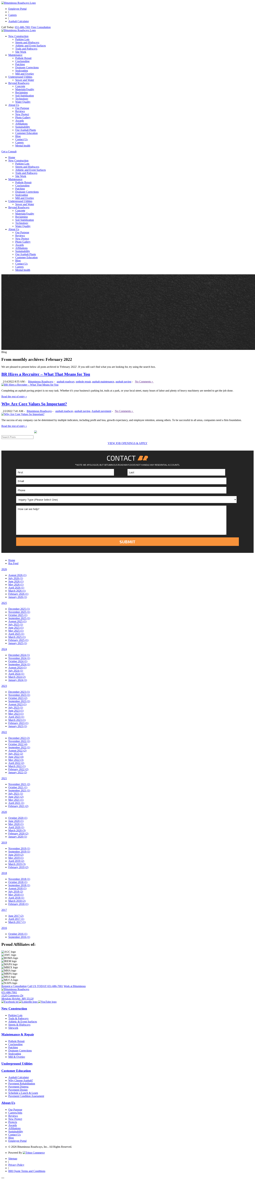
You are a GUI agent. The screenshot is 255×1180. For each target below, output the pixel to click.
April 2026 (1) (16, 587)
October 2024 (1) (17, 661)
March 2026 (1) (17, 590)
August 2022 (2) (17, 750)
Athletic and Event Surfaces (30, 45)
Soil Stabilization (24, 95)
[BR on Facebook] (10, 1001)
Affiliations (21, 123)
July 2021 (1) (15, 793)
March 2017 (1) (17, 922)
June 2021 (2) (15, 796)
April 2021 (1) (16, 802)
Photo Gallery (23, 117)
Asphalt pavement (101, 411)
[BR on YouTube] (47, 1001)
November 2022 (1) (19, 741)
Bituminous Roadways (40, 381)
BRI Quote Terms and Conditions (26, 1171)
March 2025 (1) (17, 636)
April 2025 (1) (16, 633)
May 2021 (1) (15, 799)
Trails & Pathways (18, 1018)
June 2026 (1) (15, 581)
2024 (4, 649)
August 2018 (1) (17, 888)
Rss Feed (13, 563)
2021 (4, 778)
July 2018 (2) (15, 891)
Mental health (22, 145)
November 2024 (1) (19, 658)
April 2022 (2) (16, 763)
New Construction (18, 36)
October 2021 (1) (17, 787)
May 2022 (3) (15, 759)
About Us (13, 104)
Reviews (20, 111)
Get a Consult (8, 151)
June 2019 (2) (15, 854)
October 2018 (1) (17, 882)
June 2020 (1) (15, 821)
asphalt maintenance (103, 381)
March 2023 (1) (17, 719)
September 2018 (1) (19, 885)
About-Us (8, 1103)
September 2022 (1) (19, 747)
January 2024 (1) (17, 680)
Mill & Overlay (16, 1056)
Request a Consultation (14, 986)
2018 (4, 873)
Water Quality (23, 101)
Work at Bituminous (75, 986)
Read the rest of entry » (14, 396)
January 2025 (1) (17, 643)
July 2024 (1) (15, 670)
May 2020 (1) (15, 824)
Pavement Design (18, 1089)
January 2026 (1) (17, 597)
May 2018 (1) (15, 894)
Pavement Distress (18, 1086)
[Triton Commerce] (34, 1152)
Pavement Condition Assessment (26, 1096)
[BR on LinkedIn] (28, 1001)
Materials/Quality (24, 89)
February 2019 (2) (18, 867)
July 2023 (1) (15, 707)
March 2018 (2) (17, 900)
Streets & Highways (19, 1024)
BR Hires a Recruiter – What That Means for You (45, 374)
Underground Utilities (20, 76)
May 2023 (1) (15, 713)
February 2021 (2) (18, 806)
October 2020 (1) (17, 817)
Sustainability (22, 126)
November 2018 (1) (19, 879)
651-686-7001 (23, 27)
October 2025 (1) (17, 615)
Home (11, 157)
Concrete (20, 86)
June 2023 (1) (15, 710)
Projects (12, 1122)
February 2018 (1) (18, 904)
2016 (4, 927)
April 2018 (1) (16, 897)
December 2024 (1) (19, 655)
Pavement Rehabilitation (21, 1083)
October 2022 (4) (17, 744)
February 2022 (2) (18, 769)
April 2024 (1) (16, 673)
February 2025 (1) (18, 640)
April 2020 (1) (16, 827)
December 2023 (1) (19, 691)
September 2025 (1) (19, 618)
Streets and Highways (27, 42)
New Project (22, 114)
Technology (21, 98)
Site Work (20, 51)
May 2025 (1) (15, 630)
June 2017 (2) (15, 915)
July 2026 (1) (15, 578)
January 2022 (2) (17, 772)
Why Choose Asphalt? (20, 1080)
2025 (4, 602)
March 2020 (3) (17, 830)
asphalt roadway (65, 381)
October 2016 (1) (17, 933)
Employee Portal (17, 8)
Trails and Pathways (26, 48)
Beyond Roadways (18, 83)
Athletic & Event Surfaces (22, 1021)
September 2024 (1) (19, 664)
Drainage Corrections (27, 67)
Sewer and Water (24, 79)
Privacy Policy (16, 1164)
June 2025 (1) (15, 627)
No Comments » (144, 381)
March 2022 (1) (17, 766)
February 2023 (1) (18, 723)
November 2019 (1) (19, 848)
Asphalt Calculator (18, 21)
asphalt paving (123, 381)
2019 (4, 842)
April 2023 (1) (16, 716)
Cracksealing (22, 61)
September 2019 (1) (19, 851)
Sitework (13, 1027)
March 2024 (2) (17, 676)
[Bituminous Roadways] (18, 2)
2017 (4, 909)
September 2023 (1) (19, 701)
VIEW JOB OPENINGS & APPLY (127, 443)
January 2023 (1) (17, 726)
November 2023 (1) (19, 694)
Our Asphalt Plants (25, 129)
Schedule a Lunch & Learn (23, 1092)
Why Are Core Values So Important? (34, 404)
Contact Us (21, 139)
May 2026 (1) (15, 584)
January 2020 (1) (17, 836)
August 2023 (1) (17, 704)
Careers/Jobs (15, 1112)
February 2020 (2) (18, 833)
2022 (4, 732)
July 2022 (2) (15, 753)
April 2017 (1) (16, 918)
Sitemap (12, 1158)
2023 (4, 685)
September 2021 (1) (19, 790)
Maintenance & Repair (17, 1034)
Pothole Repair (23, 58)
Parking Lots (22, 39)
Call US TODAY (45, 986)
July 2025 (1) (15, 624)
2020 (4, 812)
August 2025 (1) (17, 621)
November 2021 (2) (19, 784)
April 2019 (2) (16, 860)
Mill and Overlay (24, 73)
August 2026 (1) (17, 575)
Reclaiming (21, 92)
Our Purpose (22, 108)
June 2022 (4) (15, 756)
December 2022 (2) (19, 738)
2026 (4, 569)
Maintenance (15, 54)
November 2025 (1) (19, 611)
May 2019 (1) (15, 857)
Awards (19, 120)
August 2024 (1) (17, 667)
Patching (20, 64)
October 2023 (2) (17, 698)
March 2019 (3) (17, 864)
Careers (12, 15)
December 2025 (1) (19, 608)
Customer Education (26, 133)
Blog (18, 136)
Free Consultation (41, 27)
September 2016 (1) (19, 937)
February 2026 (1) (18, 593)
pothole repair (83, 381)
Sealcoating (21, 70)
